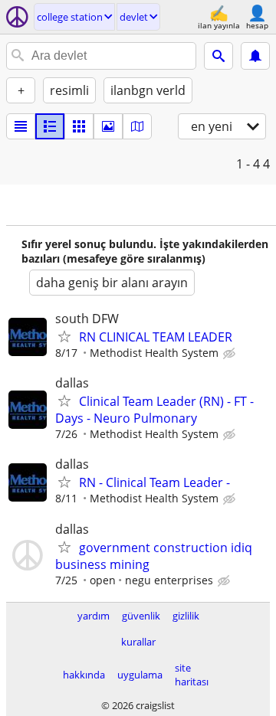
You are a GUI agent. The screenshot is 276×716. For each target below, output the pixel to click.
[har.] (137, 126)
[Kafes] (79, 126)
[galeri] (108, 126)
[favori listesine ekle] (64, 336)
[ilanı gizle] (231, 354)
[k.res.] (49, 126)
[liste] (20, 126)
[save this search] (255, 56)
